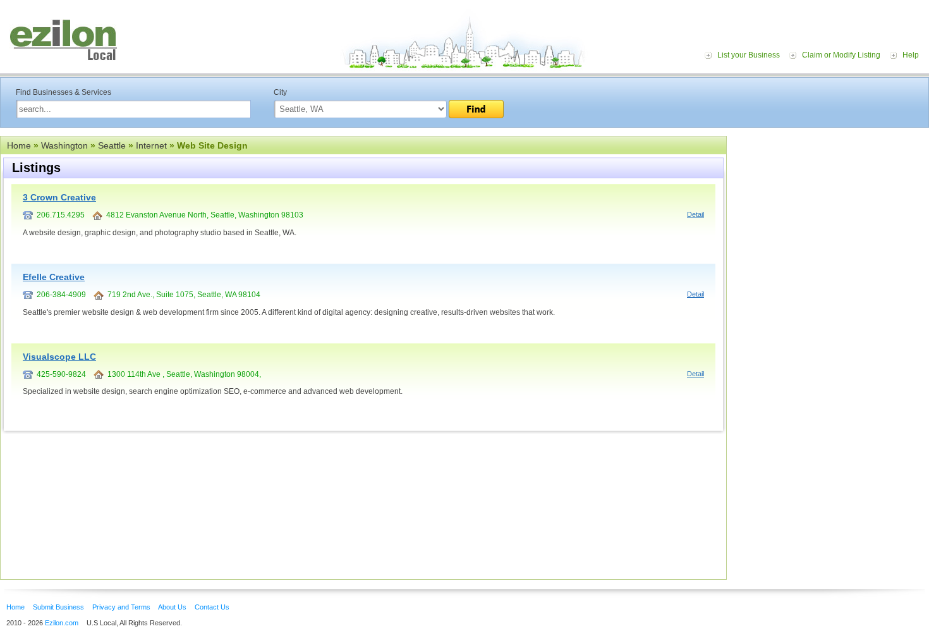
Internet (151, 145)
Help (910, 55)
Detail (695, 214)
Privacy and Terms (121, 607)
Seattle (112, 145)
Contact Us (212, 607)
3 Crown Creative (59, 197)
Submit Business (58, 607)
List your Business (748, 55)
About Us (172, 607)
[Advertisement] (831, 214)
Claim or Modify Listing (841, 55)
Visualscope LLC (59, 357)
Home (19, 145)
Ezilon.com (61, 623)
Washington (64, 145)
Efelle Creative (54, 277)
